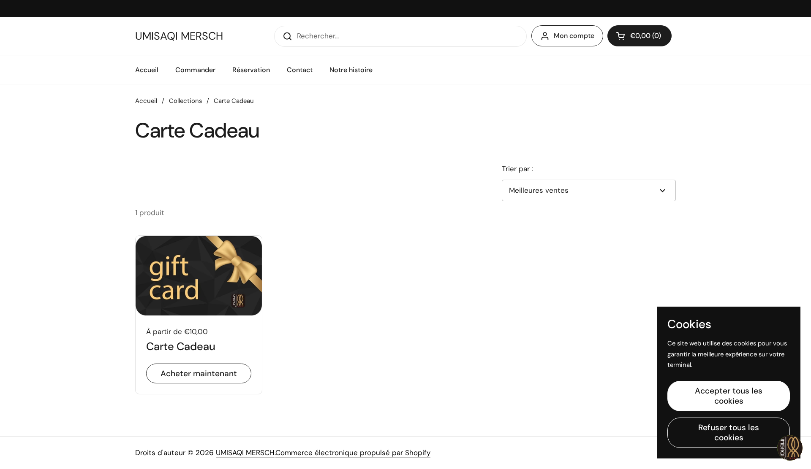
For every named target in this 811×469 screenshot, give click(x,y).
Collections (185, 101)
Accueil (146, 101)
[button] (639, 35)
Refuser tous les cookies (728, 432)
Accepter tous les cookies (728, 395)
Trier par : (517, 168)
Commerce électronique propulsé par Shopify (352, 452)
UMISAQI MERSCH (179, 36)
